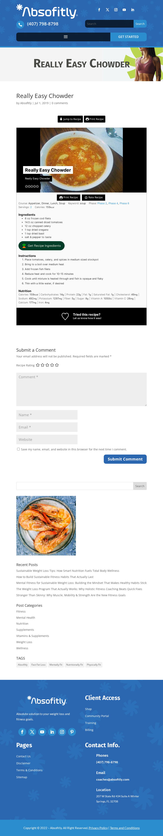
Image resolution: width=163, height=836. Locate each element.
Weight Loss (24, 642)
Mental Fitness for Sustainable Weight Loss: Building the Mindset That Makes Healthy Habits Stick (81, 583)
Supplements (25, 630)
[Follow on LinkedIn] (132, 10)
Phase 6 (124, 203)
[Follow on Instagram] (116, 10)
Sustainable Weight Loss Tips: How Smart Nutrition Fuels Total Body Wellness (67, 571)
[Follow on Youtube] (124, 10)
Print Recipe (96, 119)
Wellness (22, 648)
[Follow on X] (107, 10)
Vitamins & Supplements (32, 636)
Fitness (21, 611)
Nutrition (22, 623)
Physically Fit (94, 664)
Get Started (128, 37)
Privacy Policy (98, 828)
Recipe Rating (25, 365)
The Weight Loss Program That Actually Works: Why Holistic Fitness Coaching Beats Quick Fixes (79, 589)
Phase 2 (102, 203)
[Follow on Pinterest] (72, 732)
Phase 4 (113, 203)
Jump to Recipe (72, 119)
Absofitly (26, 103)
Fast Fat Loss (38, 664)
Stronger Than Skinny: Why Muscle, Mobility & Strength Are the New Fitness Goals (71, 595)
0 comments (60, 103)
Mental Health (25, 617)
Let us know (80, 318)
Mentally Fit (55, 664)
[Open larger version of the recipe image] (81, 160)
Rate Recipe (95, 197)
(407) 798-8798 (42, 24)
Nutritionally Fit (74, 664)
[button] (26, 186)
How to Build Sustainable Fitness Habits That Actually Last (54, 577)
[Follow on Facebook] (99, 10)
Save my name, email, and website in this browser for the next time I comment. (74, 449)
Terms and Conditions (125, 828)
